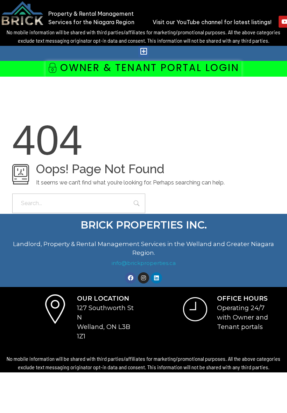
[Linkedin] (156, 278)
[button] (143, 51)
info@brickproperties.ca (144, 263)
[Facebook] (130, 278)
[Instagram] (143, 278)
